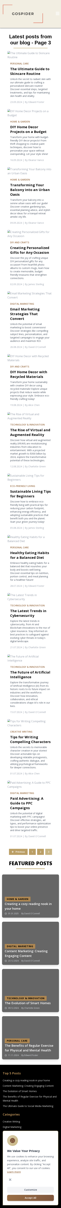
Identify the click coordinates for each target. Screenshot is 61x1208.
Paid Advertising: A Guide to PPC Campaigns (26, 803)
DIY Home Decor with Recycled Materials (28, 374)
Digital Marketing (12, 1127)
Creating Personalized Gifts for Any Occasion (29, 250)
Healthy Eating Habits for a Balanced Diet (29, 555)
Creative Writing (11, 1121)
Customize (30, 1189)
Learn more (14, 1171)
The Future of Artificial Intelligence (30, 674)
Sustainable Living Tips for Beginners (30, 493)
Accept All (30, 1197)
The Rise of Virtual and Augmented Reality (30, 432)
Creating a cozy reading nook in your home (26, 1080)
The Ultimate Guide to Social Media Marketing (28, 1106)
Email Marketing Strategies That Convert (25, 314)
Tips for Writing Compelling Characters (30, 739)
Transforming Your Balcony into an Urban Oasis (30, 190)
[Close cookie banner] (10, 1180)
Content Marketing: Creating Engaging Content (28, 1085)
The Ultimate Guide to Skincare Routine (29, 71)
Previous (20, 851)
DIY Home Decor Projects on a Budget (28, 129)
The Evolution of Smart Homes (20, 1091)
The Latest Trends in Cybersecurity (28, 613)
